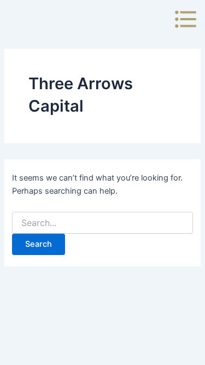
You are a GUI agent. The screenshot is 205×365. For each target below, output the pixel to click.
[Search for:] (102, 223)
